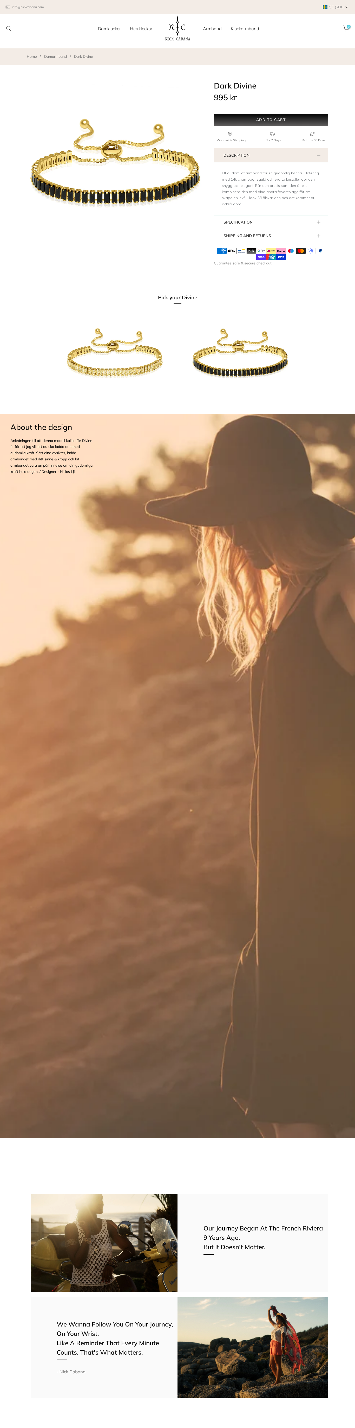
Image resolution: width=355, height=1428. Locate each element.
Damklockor (109, 28)
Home (32, 56)
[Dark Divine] (240, 358)
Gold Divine (73, 411)
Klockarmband (245, 28)
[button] (335, 7)
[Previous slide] (35, 168)
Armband (212, 28)
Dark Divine (83, 56)
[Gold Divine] (115, 358)
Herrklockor (141, 28)
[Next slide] (194, 168)
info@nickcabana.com (28, 7)
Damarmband (55, 56)
